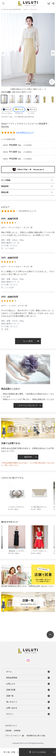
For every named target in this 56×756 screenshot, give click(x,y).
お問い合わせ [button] (11, 708)
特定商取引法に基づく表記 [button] (36, 736)
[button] (28, 3)
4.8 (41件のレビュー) (25, 132)
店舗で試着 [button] (10, 690)
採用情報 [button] (17, 731)
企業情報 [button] (8, 731)
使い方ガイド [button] (11, 702)
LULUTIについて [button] (11, 726)
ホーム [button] (9, 672)
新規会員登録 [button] (11, 678)
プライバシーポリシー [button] (13, 736)
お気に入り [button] (10, 684)
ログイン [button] (10, 714)
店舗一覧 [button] (10, 696)
